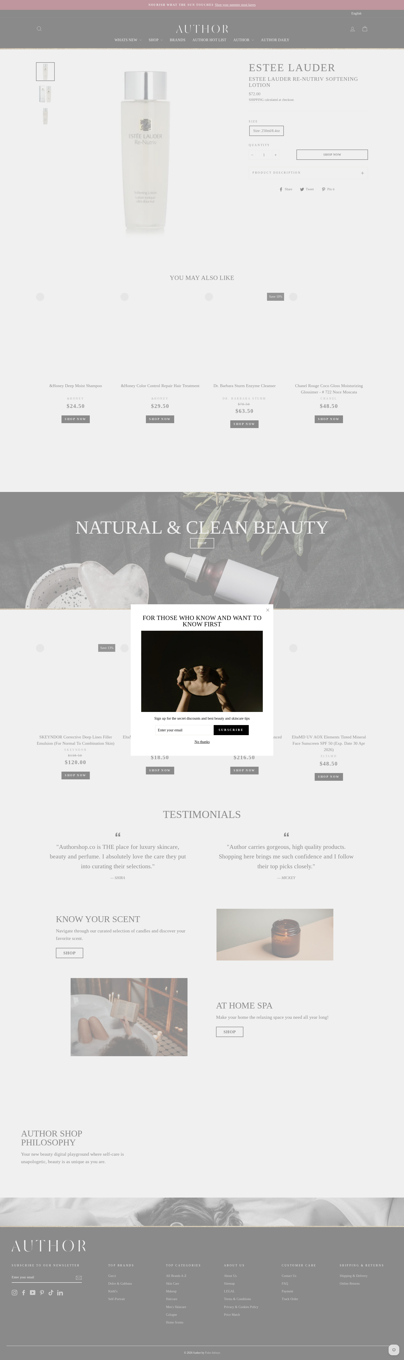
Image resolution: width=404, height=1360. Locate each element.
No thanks (202, 742)
